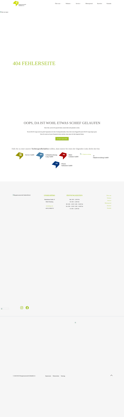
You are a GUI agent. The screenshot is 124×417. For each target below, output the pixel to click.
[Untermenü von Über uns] (60, 3)
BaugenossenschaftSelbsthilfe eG (22, 5)
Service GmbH (29, 155)
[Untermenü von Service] (80, 3)
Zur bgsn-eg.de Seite (62, 138)
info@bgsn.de (49, 206)
